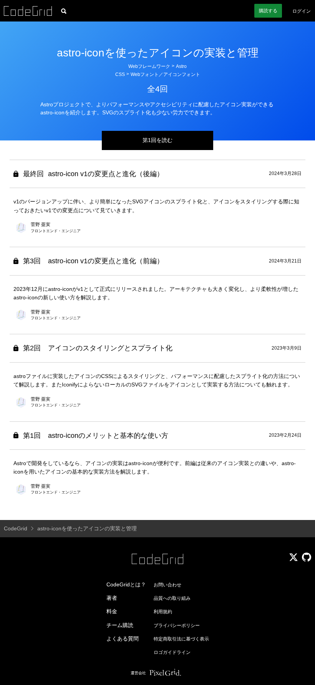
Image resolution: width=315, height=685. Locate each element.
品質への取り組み (172, 598)
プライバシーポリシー (177, 625)
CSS (120, 74)
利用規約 (163, 611)
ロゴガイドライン (172, 652)
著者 (111, 598)
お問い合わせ (167, 585)
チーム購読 (119, 625)
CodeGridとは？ (126, 584)
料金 (111, 611)
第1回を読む (157, 140)
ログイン (301, 11)
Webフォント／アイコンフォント (165, 74)
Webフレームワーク (149, 66)
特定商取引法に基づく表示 (181, 639)
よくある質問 (122, 638)
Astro (181, 66)
